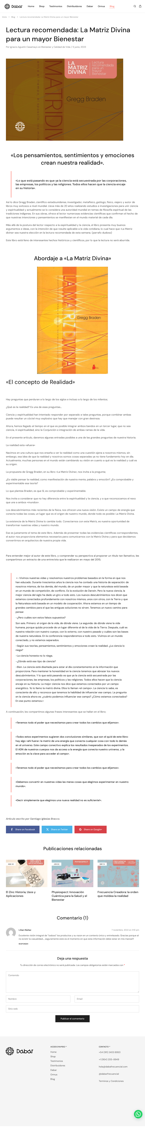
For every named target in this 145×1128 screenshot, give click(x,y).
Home (31, 6)
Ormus (101, 6)
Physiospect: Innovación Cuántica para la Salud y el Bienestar (69, 895)
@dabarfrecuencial (109, 1073)
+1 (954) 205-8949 (109, 1059)
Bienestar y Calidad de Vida (55, 46)
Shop (41, 6)
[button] (138, 1114)
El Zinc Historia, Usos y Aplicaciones (21, 894)
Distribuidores (74, 6)
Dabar (90, 6)
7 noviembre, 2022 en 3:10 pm (125, 930)
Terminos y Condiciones (111, 1081)
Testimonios (55, 6)
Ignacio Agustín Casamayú (24, 46)
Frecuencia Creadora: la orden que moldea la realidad (118, 894)
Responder (23, 944)
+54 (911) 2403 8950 (110, 1052)
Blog (112, 6)
